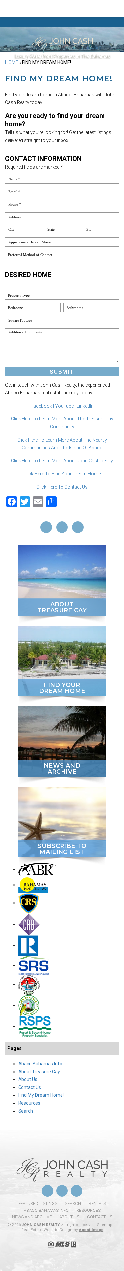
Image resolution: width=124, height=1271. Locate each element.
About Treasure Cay (39, 1071)
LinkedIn (85, 406)
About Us (27, 1079)
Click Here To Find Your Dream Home (62, 473)
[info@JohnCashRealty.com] (110, 8)
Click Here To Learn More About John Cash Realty (62, 460)
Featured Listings (37, 1203)
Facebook (41, 406)
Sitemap (104, 1225)
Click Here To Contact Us (62, 487)
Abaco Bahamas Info (40, 1063)
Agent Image (91, 1230)
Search (25, 1111)
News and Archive (32, 1216)
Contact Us (29, 1087)
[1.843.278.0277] (62, 8)
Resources (29, 1103)
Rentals (97, 1203)
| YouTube (63, 406)
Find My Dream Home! (41, 1095)
